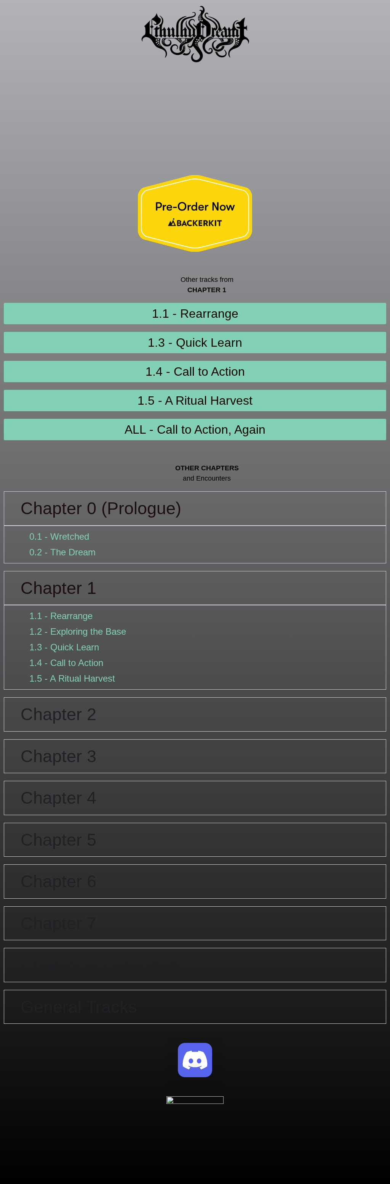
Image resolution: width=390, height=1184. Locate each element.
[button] (195, 76)
